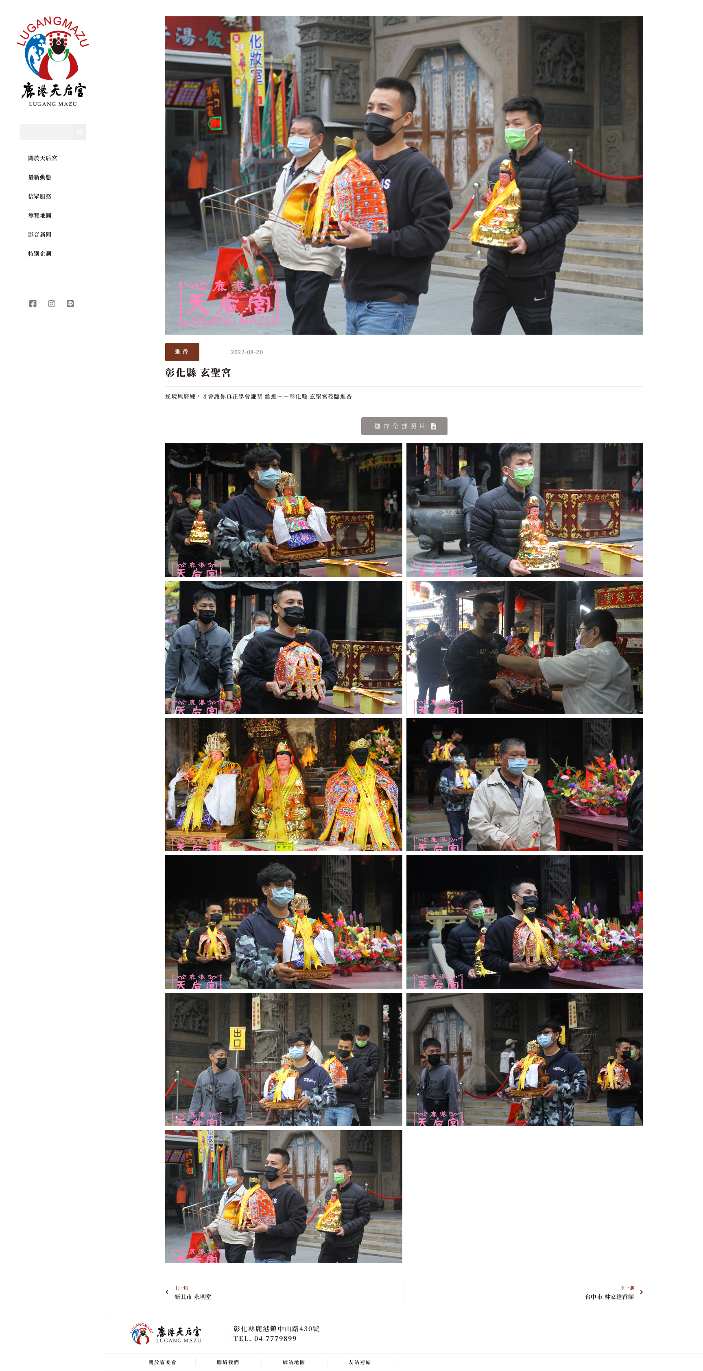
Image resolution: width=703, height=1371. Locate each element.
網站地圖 (294, 1361)
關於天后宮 (43, 158)
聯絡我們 (228, 1361)
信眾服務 (40, 196)
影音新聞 (40, 234)
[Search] (80, 132)
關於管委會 (162, 1361)
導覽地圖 (40, 215)
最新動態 (40, 177)
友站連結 (360, 1361)
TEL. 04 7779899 (265, 1338)
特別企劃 (40, 253)
